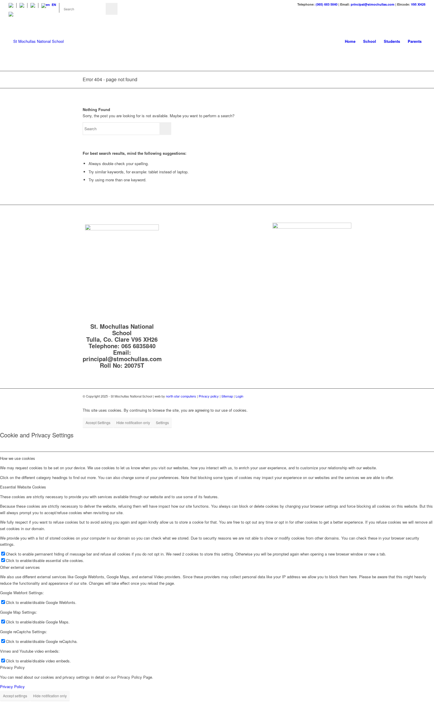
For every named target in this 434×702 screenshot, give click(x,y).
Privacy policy (209, 396)
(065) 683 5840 (326, 4)
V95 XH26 (418, 4)
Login (239, 396)
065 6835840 (138, 345)
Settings (162, 422)
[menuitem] (13, 5)
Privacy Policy (12, 686)
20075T (134, 365)
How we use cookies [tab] (17, 458)
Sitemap (227, 396)
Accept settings (15, 695)
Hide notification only (133, 422)
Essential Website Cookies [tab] (23, 487)
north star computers (181, 396)
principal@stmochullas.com (372, 4)
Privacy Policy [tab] (12, 667)
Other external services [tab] (20, 567)
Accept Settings (98, 422)
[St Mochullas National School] (36, 41)
